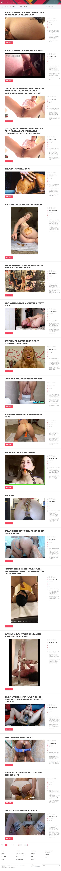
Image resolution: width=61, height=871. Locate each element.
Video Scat (53, 151)
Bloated (50, 470)
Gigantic (57, 720)
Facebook (47, 854)
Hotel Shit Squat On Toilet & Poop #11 (23, 379)
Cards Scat (56, 829)
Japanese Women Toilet (54, 757)
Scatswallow (51, 756)
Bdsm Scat (55, 320)
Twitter (46, 856)
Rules (31, 856)
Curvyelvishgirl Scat (53, 795)
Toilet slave (51, 191)
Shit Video (51, 22)
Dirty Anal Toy (56, 833)
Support (13, 2)
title (26, 6)
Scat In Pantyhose (55, 519)
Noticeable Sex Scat (53, 432)
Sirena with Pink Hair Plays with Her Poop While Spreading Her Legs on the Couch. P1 (24, 699)
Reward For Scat (55, 362)
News (7, 2)
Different (56, 756)
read (24, 6)
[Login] (58, 2)
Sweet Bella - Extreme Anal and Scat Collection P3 (23, 774)
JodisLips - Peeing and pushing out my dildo (23, 416)
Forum (17, 856)
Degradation (51, 724)
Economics (3, 856)
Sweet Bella (54, 802)
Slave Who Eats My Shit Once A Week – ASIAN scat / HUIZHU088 (24, 635)
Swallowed (51, 828)
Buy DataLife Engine (20, 859)
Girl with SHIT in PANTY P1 (17, 169)
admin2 (50, 24)
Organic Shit (51, 368)
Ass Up (52, 794)
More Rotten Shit (52, 475)
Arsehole (50, 286)
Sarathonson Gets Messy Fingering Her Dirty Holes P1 (24, 532)
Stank (52, 558)
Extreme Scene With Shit (54, 394)
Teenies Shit (51, 552)
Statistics (32, 859)
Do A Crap (53, 157)
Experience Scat (52, 70)
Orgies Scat (56, 287)
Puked (53, 440)
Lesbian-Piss (53, 228)
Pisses (53, 400)
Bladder (57, 31)
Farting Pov (51, 108)
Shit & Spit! (10, 495)
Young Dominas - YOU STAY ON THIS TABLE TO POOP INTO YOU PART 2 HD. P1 (24, 14)
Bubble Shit (51, 35)
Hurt (50, 30)
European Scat (52, 515)
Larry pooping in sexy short (19, 737)
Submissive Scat (54, 185)
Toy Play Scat (54, 69)
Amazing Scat (52, 73)
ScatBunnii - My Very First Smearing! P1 (24, 204)
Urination (54, 470)
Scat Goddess (51, 762)
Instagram (47, 857)
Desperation (53, 553)
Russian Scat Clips (52, 329)
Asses (56, 551)
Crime (2, 859)
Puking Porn (54, 36)
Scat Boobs (56, 37)
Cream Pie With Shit (53, 324)
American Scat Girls (53, 112)
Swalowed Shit (54, 719)
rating (20, 6)
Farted (56, 364)
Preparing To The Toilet (53, 726)
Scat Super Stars (54, 438)
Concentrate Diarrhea (53, 75)
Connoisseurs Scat (53, 292)
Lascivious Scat (54, 761)
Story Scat (54, 331)
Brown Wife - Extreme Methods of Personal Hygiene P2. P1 (22, 342)
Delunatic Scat (54, 118)
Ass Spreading (52, 439)
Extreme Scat (51, 433)
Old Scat (54, 74)
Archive (27, 2)
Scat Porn (54, 832)
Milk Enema (51, 396)
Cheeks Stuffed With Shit (54, 395)
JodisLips (51, 444)
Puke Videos (56, 548)
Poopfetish (51, 797)
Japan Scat (51, 834)
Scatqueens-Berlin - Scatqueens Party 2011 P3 (24, 304)
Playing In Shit (56, 800)
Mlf (58, 761)
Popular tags (50, 6)
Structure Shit (54, 592)
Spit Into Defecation (53, 190)
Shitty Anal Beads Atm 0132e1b (20, 452)
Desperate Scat (52, 31)
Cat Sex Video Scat (55, 763)
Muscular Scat (55, 796)
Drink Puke (57, 73)
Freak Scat (53, 725)
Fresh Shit (51, 443)
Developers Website (20, 853)
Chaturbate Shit (54, 114)
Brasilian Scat (52, 513)
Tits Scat (50, 74)
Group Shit (51, 113)
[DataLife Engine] (2, 2)
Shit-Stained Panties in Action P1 (21, 811)
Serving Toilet (52, 364)
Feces (50, 78)
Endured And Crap (55, 30)
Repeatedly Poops (52, 790)
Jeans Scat (55, 286)
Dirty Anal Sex (52, 651)
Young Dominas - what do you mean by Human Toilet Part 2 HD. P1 (24, 266)
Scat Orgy (53, 827)
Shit (57, 520)
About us (3, 853)
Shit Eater (56, 396)
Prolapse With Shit (53, 518)
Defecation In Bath (53, 758)
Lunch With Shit (52, 520)
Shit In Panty (53, 222)
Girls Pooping (51, 186)
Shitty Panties (52, 521)
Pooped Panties (52, 718)
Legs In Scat (54, 78)
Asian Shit (55, 478)
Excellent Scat (54, 109)
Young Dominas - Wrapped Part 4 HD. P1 (24, 50)
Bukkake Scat (54, 285)
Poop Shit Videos (55, 791)
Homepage (32, 853)
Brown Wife (53, 369)
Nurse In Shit (53, 471)
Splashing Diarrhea (53, 358)
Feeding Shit (51, 287)
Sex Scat (50, 597)
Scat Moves (51, 184)
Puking (54, 597)
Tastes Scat (53, 290)
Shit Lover (51, 227)
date (10, 6)
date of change (15, 6)
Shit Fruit (51, 32)
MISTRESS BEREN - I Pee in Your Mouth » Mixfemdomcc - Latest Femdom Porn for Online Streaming (24, 571)
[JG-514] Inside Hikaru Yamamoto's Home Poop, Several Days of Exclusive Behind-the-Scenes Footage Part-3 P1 (24, 91)
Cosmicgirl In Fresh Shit (54, 323)
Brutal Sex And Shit (53, 662)
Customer (20, 2)
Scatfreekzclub (55, 189)
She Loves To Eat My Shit (54, 363)
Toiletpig (50, 320)
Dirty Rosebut (52, 551)
